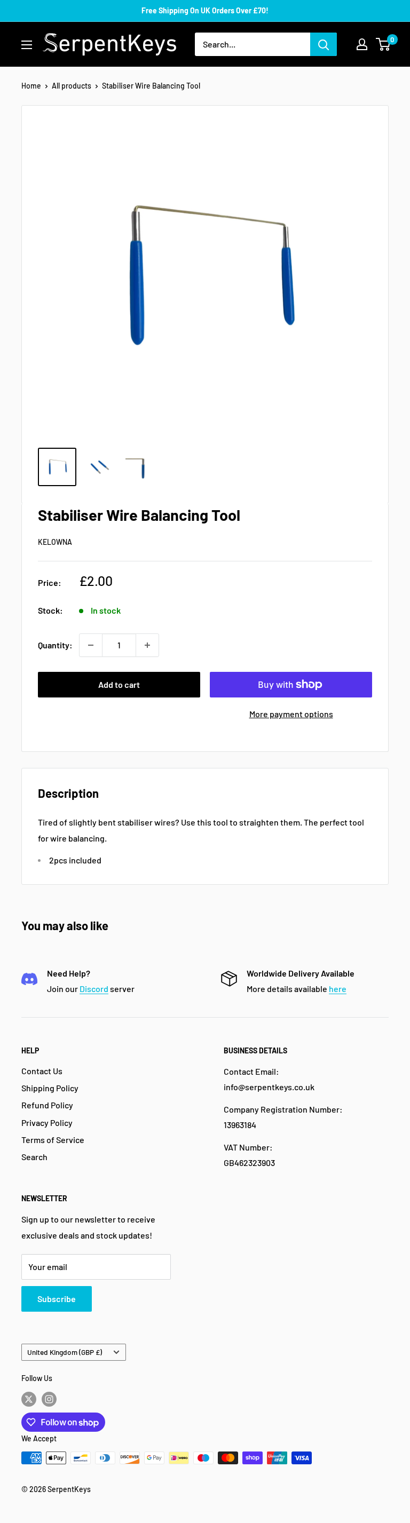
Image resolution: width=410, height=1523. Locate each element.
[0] (383, 44)
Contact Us (41, 1071)
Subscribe (56, 1299)
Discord (94, 988)
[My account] (362, 44)
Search (34, 1157)
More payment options (291, 714)
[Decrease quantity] (91, 645)
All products (71, 85)
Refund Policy (47, 1105)
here (337, 988)
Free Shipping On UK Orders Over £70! (205, 10)
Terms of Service (52, 1140)
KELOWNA (55, 541)
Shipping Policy (49, 1088)
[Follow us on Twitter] (28, 1398)
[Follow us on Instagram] (49, 1398)
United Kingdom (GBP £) (64, 1352)
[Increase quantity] (147, 645)
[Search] (323, 44)
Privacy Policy (47, 1122)
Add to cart (119, 684)
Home (31, 85)
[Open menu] (26, 45)
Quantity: (55, 645)
